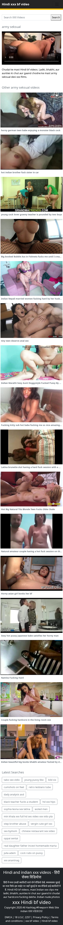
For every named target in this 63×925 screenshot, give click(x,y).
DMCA (8, 917)
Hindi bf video (50, 921)
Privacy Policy (41, 917)
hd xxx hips (49, 801)
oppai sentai (11, 838)
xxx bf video (32, 921)
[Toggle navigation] (57, 4)
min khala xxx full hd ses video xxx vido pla (28, 816)
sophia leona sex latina (17, 809)
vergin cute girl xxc (41, 823)
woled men (41, 809)
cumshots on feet (14, 787)
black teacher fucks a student (21, 801)
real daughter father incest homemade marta (30, 845)
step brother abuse (15, 823)
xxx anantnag (11, 860)
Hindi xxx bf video (15, 4)
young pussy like (34, 780)
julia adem (10, 853)
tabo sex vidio (12, 780)
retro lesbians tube (40, 787)
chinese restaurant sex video (38, 831)
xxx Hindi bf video (31, 902)
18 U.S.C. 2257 (22, 917)
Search (56, 17)
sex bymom (10, 831)
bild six (52, 780)
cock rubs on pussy (31, 853)
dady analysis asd (14, 794)
